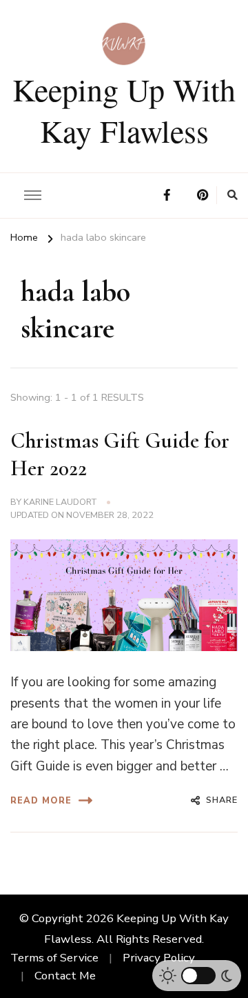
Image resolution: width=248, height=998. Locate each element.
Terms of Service (54, 958)
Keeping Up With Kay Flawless (124, 110)
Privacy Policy (159, 958)
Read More (41, 800)
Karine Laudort (59, 502)
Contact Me (65, 976)
